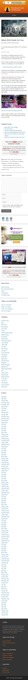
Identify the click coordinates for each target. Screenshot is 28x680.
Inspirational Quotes (6, 340)
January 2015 (4, 614)
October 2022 (4, 466)
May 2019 (3, 548)
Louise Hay (4, 356)
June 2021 (3, 498)
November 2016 (5, 594)
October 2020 (4, 514)
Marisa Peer (4, 358)
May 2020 (3, 524)
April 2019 (3, 550)
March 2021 (4, 504)
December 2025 (5, 402)
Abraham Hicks (6, 159)
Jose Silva (3, 350)
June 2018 (3, 566)
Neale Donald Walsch (6, 368)
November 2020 (5, 512)
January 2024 (4, 436)
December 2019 (5, 534)
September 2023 (5, 444)
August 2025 (4, 406)
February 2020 (4, 530)
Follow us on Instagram (7, 309)
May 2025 (3, 410)
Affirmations (6, 161)
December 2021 (5, 486)
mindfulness (4, 163)
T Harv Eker (4, 378)
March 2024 (4, 432)
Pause (2, 291)
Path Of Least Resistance (7, 289)
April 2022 (3, 478)
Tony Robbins (4, 382)
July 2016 (3, 602)
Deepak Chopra (5, 334)
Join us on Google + (6, 311)
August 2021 (4, 494)
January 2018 (4, 576)
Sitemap (5, 668)
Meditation (3, 362)
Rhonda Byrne (4, 374)
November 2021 (5, 488)
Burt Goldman (4, 326)
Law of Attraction (18, 159)
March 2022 (4, 480)
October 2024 (4, 420)
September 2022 (5, 468)
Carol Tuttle (4, 328)
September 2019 (5, 540)
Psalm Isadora (4, 372)
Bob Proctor (4, 324)
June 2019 (3, 546)
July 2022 (3, 472)
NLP (2, 370)
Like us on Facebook (6, 305)
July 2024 (3, 424)
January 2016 (4, 612)
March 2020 (4, 528)
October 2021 (4, 490)
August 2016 (4, 600)
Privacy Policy (6, 672)
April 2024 (3, 430)
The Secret (4, 380)
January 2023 (4, 460)
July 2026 (3, 396)
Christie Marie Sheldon (6, 332)
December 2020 (5, 510)
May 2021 (3, 500)
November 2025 (5, 404)
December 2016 (5, 592)
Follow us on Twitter (6, 307)
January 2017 (4, 590)
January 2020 (4, 532)
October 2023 (4, 442)
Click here (3, 85)
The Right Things (5, 295)
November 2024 (5, 418)
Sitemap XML (6, 670)
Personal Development (13, 163)
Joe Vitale (3, 346)
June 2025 (3, 408)
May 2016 (3, 604)
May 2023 (3, 452)
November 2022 (5, 464)
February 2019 (4, 554)
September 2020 (5, 516)
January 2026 (4, 400)
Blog (12, 159)
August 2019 (4, 542)
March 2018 (4, 572)
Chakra (3, 330)
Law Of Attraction (13, 161)
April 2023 (3, 454)
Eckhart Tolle (4, 338)
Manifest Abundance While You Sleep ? (12, 165)
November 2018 (5, 560)
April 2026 (3, 398)
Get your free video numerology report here (11, 110)
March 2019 (4, 552)
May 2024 (3, 428)
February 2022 (4, 482)
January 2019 (4, 556)
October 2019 (4, 538)
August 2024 (4, 422)
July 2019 (3, 544)
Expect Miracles (5, 287)
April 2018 (3, 570)
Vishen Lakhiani (5, 384)
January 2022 (4, 484)
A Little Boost (4, 293)
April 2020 (3, 526)
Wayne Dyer (4, 386)
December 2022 (5, 462)
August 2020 (4, 518)
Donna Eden (4, 336)
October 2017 (4, 582)
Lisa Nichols (4, 354)
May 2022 (3, 476)
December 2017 (5, 578)
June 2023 (3, 450)
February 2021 (4, 506)
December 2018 (5, 558)
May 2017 (3, 586)
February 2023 (4, 458)
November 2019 (5, 536)
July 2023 (3, 448)
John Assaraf (4, 348)
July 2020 (3, 520)
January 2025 (4, 414)
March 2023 (4, 456)
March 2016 (4, 608)
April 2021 (3, 502)
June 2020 (3, 522)
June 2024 (3, 426)
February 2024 (4, 434)
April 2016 (3, 606)
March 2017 (4, 588)
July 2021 (3, 496)
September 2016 (5, 598)
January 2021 (4, 508)
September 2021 (5, 492)
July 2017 (3, 584)
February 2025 (4, 412)
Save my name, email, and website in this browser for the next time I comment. (13, 206)
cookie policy (14, 632)
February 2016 (4, 610)
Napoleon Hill (4, 366)
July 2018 (3, 564)
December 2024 (5, 416)
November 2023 (5, 440)
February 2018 (4, 574)
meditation (20, 161)
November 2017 (5, 580)
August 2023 (4, 446)
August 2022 (4, 470)
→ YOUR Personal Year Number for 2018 (11, 67)
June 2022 (3, 474)
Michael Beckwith (5, 364)
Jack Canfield (4, 342)
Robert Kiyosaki (5, 376)
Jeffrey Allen (4, 344)
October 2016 (4, 596)
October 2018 (4, 562)
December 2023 (5, 438)
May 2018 (3, 568)
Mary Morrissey (5, 360)
